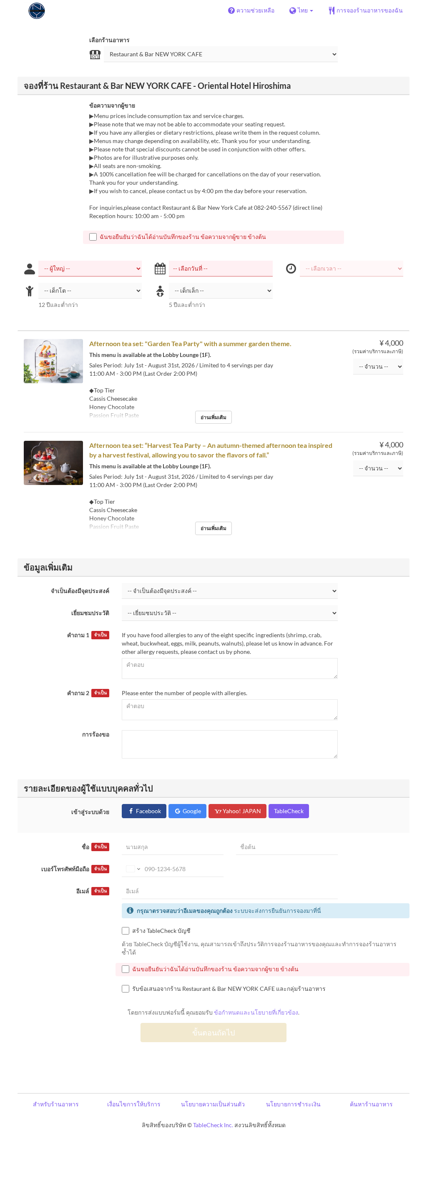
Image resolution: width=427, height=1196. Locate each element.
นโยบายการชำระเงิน (293, 1104)
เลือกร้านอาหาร (109, 39)
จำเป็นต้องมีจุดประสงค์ (80, 590)
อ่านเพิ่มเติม (213, 417)
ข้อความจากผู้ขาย (112, 105)
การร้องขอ (95, 734)
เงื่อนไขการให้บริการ (134, 1104)
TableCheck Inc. (213, 1124)
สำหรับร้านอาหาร (56, 1104)
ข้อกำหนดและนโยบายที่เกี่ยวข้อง (256, 1012)
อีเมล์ (91, 890)
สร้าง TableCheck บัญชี (161, 930)
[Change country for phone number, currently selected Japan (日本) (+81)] (132, 869)
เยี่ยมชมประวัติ (90, 612)
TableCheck (289, 810)
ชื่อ (94, 846)
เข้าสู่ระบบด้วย (90, 811)
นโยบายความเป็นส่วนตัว (213, 1104)
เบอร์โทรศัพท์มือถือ (73, 868)
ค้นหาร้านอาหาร (371, 1104)
